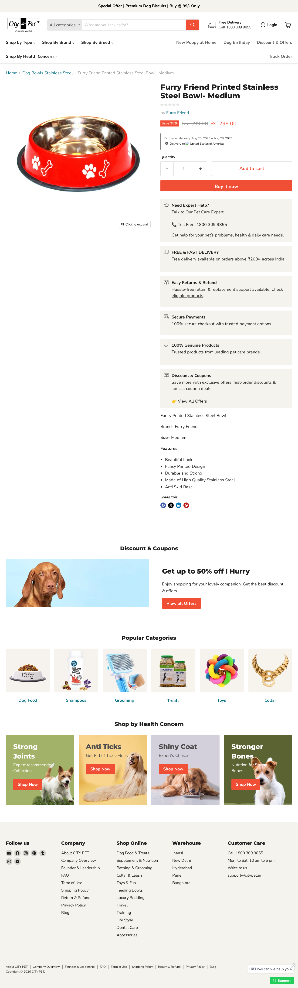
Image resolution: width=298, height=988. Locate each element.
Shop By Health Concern (30, 56)
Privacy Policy (73, 905)
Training (124, 912)
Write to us (237, 868)
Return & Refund (76, 897)
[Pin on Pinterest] (186, 505)
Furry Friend (177, 113)
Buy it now (226, 186)
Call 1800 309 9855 (245, 853)
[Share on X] (171, 505)
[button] (270, 25)
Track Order (280, 56)
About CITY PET (75, 853)
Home (11, 73)
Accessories (127, 935)
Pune (176, 875)
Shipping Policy (75, 890)
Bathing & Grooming (134, 868)
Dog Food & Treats (133, 853)
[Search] (192, 25)
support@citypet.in (244, 875)
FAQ (65, 875)
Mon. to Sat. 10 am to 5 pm (251, 860)
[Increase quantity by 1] (200, 168)
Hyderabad (182, 868)
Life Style (125, 920)
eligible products (187, 295)
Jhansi (177, 853)
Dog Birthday (237, 42)
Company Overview (78, 860)
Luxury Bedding (131, 897)
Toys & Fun (126, 882)
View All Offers (192, 401)
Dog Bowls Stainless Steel (47, 73)
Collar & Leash (129, 875)
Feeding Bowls (130, 890)
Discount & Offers (274, 42)
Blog (65, 912)
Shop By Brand (57, 42)
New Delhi (181, 860)
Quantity (167, 157)
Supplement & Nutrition (137, 860)
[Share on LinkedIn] (178, 505)
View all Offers (181, 603)
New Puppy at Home (196, 42)
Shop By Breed (96, 42)
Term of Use (71, 882)
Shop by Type (19, 42)
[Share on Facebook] (163, 505)
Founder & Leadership (80, 868)
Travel (122, 905)
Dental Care (127, 927)
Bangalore (181, 882)
